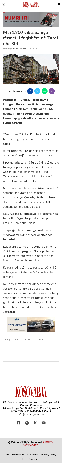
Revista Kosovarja (19, 49)
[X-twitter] (35, 423)
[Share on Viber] (52, 91)
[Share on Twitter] (37, 91)
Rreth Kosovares (31, 459)
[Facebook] (18, 423)
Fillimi (6, 454)
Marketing (32, 454)
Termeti (28, 340)
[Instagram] (27, 423)
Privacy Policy (48, 454)
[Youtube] (43, 423)
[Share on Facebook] (30, 91)
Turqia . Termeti (12, 340)
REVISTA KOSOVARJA (38, 444)
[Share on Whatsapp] (45, 91)
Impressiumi (18, 454)
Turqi (40, 340)
